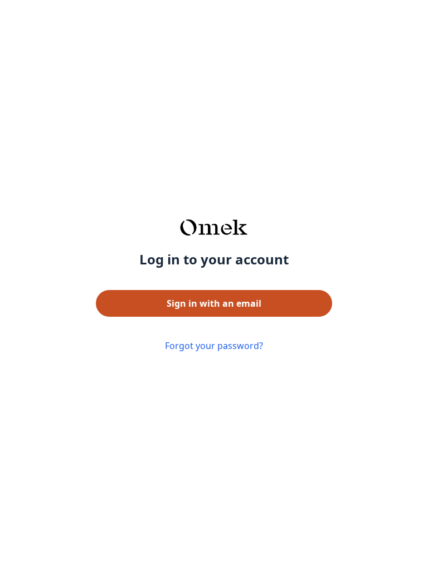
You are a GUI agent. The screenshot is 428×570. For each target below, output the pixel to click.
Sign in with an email (214, 303)
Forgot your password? (214, 346)
